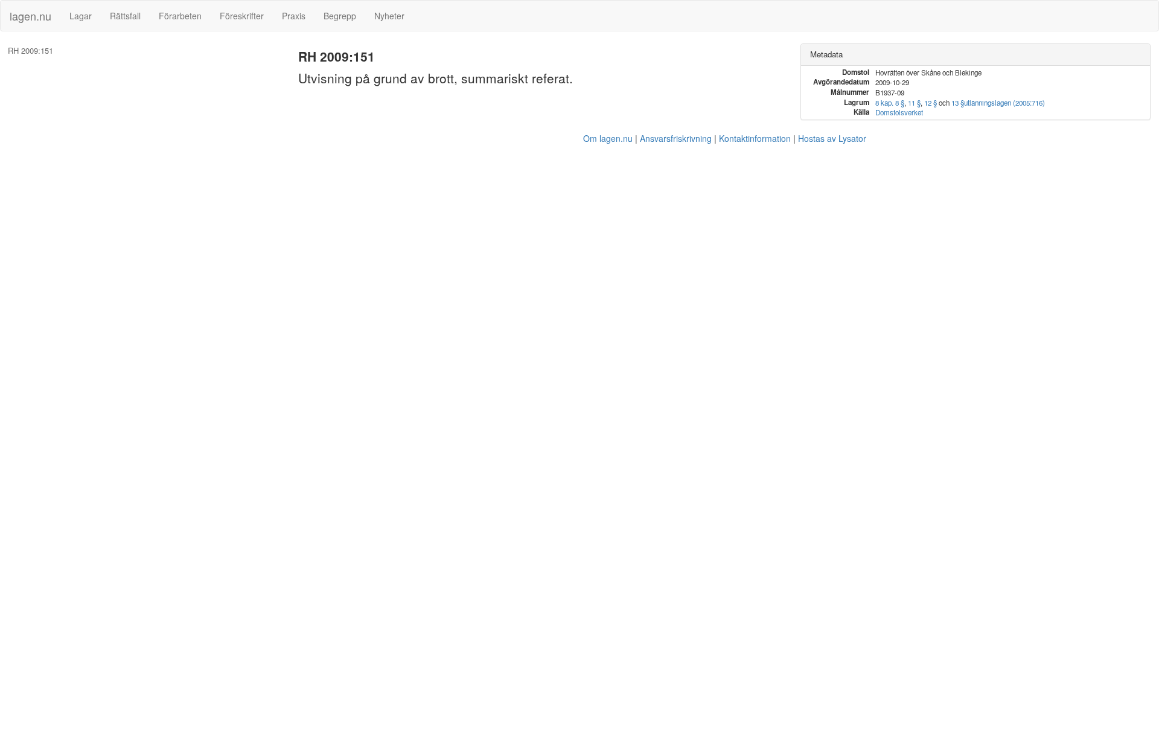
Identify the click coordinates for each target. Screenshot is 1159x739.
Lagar (80, 16)
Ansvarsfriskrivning (676, 138)
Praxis (293, 16)
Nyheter (389, 16)
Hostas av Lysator (832, 138)
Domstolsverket (899, 112)
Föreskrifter (242, 16)
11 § (914, 102)
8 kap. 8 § (889, 102)
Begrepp (340, 16)
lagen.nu (30, 16)
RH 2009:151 (30, 50)
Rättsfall (125, 16)
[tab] (975, 54)
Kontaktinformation (755, 138)
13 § (957, 102)
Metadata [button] (826, 54)
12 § (930, 102)
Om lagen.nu (608, 138)
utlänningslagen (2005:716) (1004, 102)
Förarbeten (180, 16)
